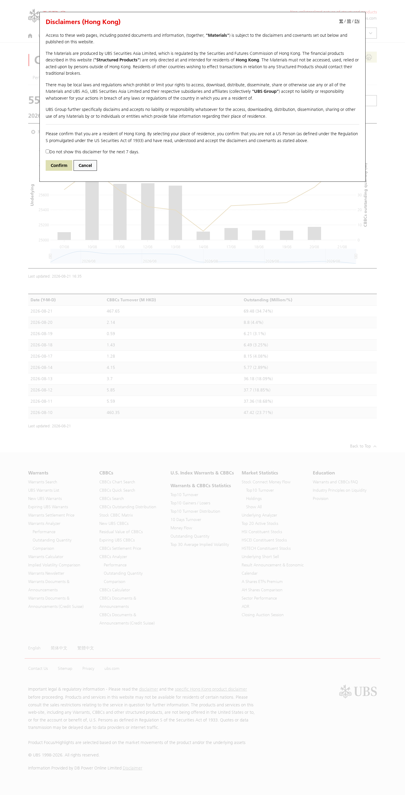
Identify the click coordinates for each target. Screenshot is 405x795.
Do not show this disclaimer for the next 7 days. (94, 151)
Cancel (85, 165)
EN (357, 21)
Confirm (59, 165)
